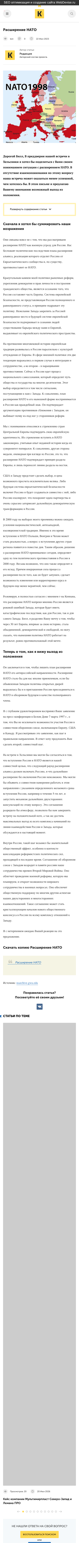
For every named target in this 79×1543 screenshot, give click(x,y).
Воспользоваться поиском (39, 1534)
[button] (23, 1511)
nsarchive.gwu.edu (27, 983)
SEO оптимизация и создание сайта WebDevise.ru (39, 2)
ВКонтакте (40, 1006)
